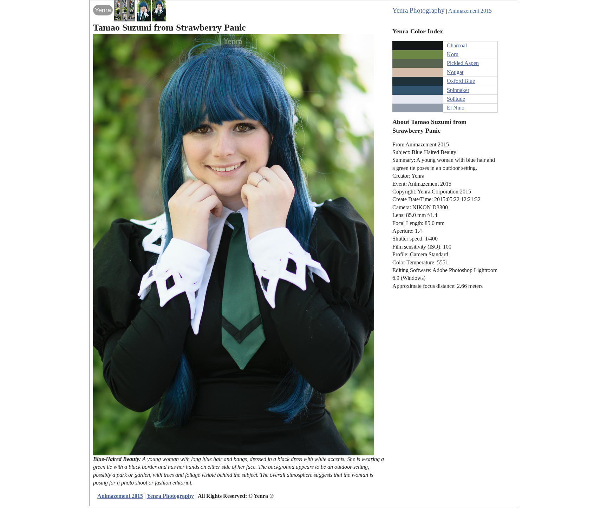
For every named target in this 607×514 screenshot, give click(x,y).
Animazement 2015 (470, 11)
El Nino (455, 108)
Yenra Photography (418, 10)
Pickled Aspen (463, 63)
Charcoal (457, 45)
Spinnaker (458, 90)
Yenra (103, 10)
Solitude (456, 99)
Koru (452, 54)
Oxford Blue (461, 81)
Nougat (455, 72)
